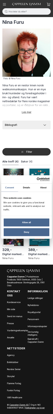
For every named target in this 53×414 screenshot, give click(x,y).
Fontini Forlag (13, 390)
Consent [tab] (9, 187)
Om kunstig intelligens (33, 333)
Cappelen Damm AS (19, 405)
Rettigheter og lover (35, 408)
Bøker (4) (27, 161)
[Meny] (4, 4)
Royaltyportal (34, 312)
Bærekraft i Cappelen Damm (36, 340)
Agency (11, 355)
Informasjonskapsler (37, 326)
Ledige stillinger (35, 298)
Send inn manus (14, 316)
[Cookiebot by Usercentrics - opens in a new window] (37, 179)
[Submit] (5, 11)
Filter (29, 151)
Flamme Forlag (14, 383)
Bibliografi (11, 124)
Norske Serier (14, 369)
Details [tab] (26, 187)
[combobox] (26, 11)
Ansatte (10, 337)
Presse (10, 323)
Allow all (26, 222)
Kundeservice (14, 302)
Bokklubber (12, 362)
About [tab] (43, 187)
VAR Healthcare (14, 397)
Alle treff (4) (10, 161)
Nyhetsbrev (33, 305)
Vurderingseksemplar (17, 330)
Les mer (26, 112)
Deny (26, 232)
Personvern (33, 319)
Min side (11, 309)
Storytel (11, 376)
